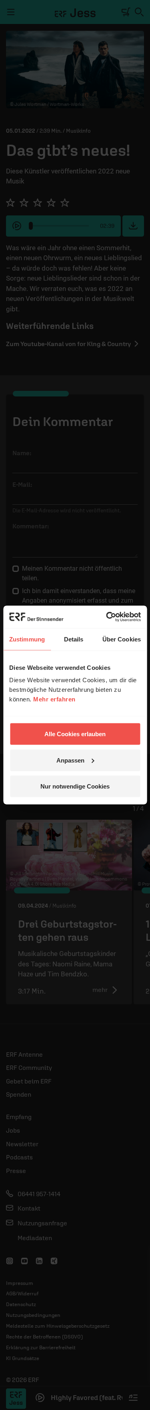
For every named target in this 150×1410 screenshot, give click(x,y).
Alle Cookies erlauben (75, 734)
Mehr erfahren (54, 699)
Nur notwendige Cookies (75, 786)
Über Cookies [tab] (121, 638)
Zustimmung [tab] (27, 638)
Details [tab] (74, 638)
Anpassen (70, 760)
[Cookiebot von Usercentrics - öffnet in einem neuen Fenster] (107, 617)
